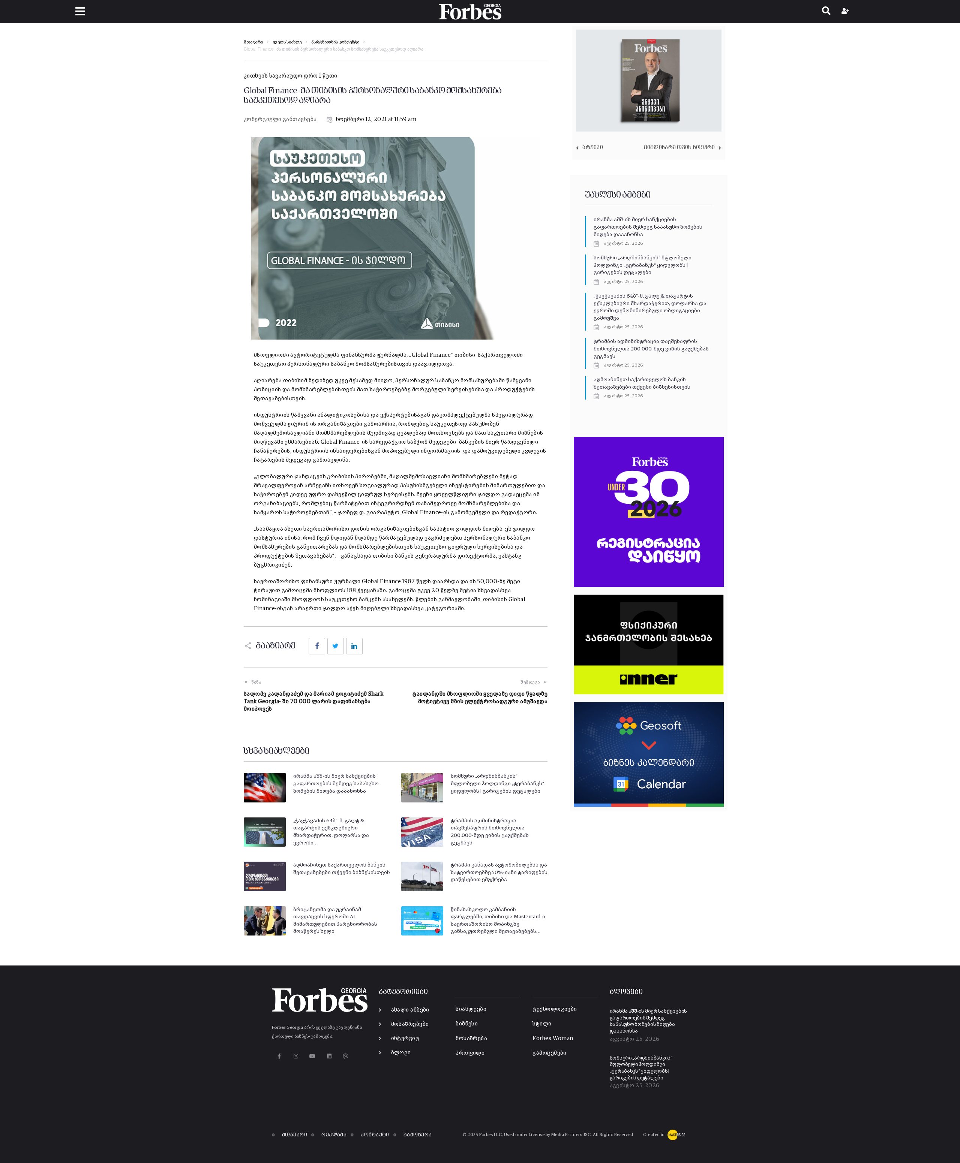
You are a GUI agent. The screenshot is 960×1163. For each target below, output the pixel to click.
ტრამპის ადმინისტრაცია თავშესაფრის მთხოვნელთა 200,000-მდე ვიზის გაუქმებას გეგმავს (651, 349)
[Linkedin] (329, 1056)
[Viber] (346, 1056)
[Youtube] (312, 1056)
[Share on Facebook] (317, 646)
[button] (80, 11)
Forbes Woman (552, 1038)
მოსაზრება (471, 1038)
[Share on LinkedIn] (354, 646)
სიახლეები (471, 1009)
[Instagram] (295, 1056)
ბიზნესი (467, 1024)
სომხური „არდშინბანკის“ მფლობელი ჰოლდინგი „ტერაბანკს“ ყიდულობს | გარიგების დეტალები (497, 783)
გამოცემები (549, 1053)
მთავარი (253, 42)
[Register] (846, 11)
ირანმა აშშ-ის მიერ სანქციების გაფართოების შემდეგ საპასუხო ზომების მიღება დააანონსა (336, 783)
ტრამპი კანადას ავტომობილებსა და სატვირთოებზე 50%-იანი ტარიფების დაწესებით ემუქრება (499, 872)
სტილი (541, 1024)
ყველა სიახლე (287, 42)
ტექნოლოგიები (554, 1009)
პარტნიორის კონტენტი (335, 42)
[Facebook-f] (279, 1056)
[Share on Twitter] (335, 646)
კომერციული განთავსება (280, 119)
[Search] (826, 11)
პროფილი (470, 1053)
